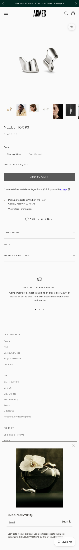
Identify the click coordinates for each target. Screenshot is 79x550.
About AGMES (11, 382)
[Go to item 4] (46, 108)
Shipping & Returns (14, 434)
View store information (20, 209)
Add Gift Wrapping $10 (16, 164)
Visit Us (8, 388)
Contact (8, 341)
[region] (39, 290)
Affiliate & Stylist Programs (17, 416)
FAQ (6, 347)
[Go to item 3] (33, 107)
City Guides (10, 393)
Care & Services (12, 352)
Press (7, 405)
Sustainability (11, 399)
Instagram (9, 364)
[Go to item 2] (21, 110)
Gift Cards (9, 411)
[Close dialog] (73, 446)
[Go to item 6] (70, 110)
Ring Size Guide (12, 358)
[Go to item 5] (58, 111)
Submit (66, 521)
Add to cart (39, 176)
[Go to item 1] (9, 108)
